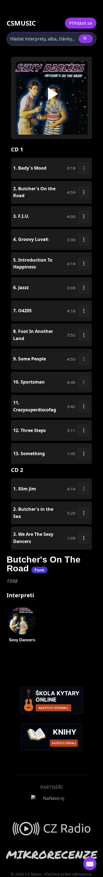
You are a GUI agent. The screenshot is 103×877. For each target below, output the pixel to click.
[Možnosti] (84, 168)
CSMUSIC (21, 23)
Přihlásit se (80, 23)
